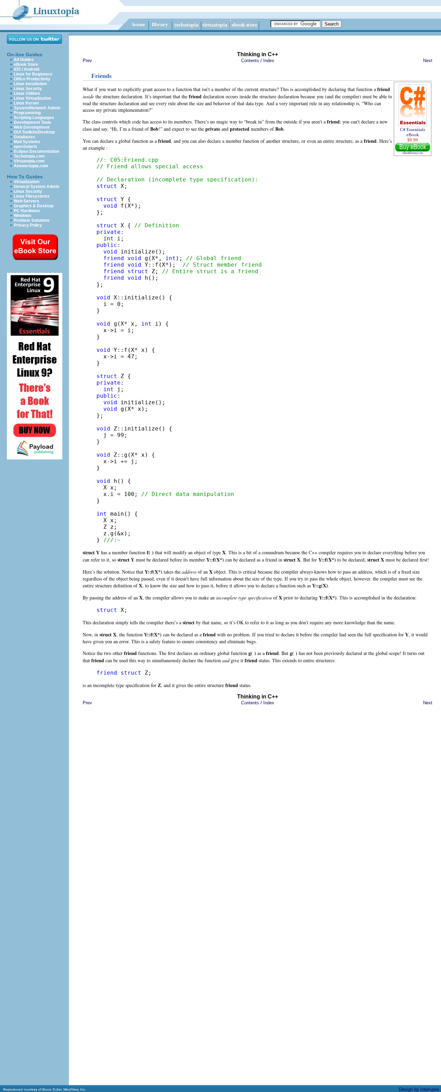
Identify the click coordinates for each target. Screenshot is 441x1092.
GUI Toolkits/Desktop (34, 132)
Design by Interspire (419, 1089)
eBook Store (26, 64)
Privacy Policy (28, 225)
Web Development (32, 127)
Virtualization (26, 181)
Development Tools (32, 122)
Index (268, 60)
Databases (24, 137)
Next (427, 60)
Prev (87, 60)
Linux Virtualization (32, 98)
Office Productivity (32, 79)
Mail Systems (27, 141)
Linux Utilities (27, 93)
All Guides (24, 59)
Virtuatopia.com (29, 161)
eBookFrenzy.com (412, 153)
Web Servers (26, 201)
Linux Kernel (26, 103)
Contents (250, 60)
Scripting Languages (34, 117)
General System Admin (36, 186)
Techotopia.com (29, 156)
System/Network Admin (37, 108)
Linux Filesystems (32, 196)
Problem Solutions (32, 220)
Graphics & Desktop (33, 205)
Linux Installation (30, 83)
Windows (22, 215)
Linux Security (28, 88)
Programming (27, 112)
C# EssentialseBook (412, 132)
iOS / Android (26, 69)
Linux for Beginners (33, 74)
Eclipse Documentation (36, 151)
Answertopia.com (31, 165)
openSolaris (25, 146)
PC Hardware (27, 210)
